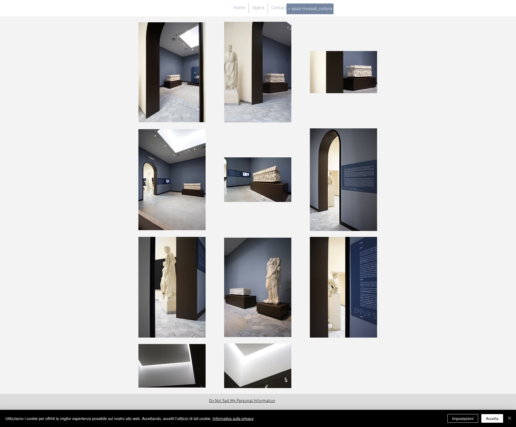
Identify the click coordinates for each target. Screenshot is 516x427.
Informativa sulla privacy (233, 418)
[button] (258, 8)
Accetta (492, 418)
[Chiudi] (509, 418)
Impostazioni (463, 418)
